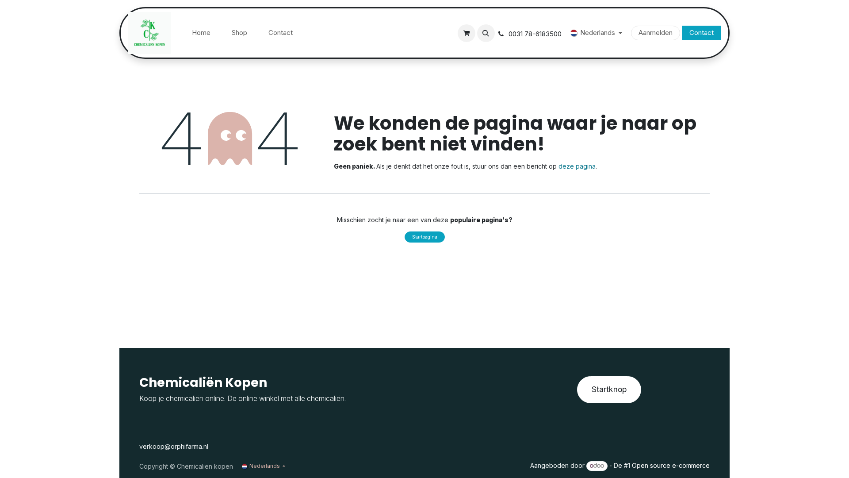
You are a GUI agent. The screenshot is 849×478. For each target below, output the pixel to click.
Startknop (609, 389)
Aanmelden (656, 32)
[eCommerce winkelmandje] (466, 33)
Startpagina (424, 236)
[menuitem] (201, 33)
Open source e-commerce (671, 465)
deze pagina (577, 166)
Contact (701, 32)
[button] (486, 33)
